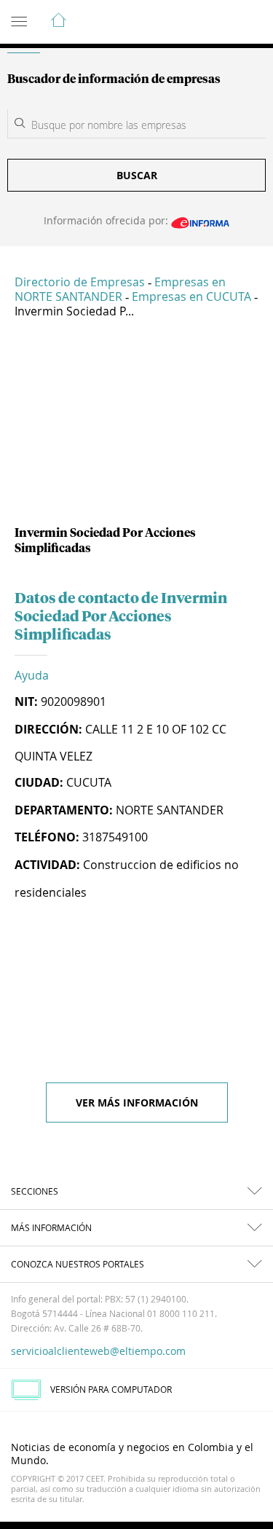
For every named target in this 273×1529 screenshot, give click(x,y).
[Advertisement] (136, 428)
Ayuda (32, 675)
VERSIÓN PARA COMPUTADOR (111, 1389)
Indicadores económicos (217, 22)
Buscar (136, 175)
